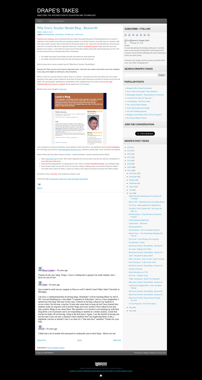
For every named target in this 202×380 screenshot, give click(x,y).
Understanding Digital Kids (139, 220)
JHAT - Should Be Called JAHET (141, 256)
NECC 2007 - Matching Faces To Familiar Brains (147, 202)
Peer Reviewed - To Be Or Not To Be (142, 262)
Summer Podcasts (135, 269)
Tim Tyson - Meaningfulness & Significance (145, 205)
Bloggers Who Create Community (139, 88)
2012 (129, 154)
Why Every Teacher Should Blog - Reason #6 (145, 246)
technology (69, 34)
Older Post (117, 340)
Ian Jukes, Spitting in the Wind (140, 249)
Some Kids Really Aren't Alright (138, 108)
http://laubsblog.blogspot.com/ (70, 150)
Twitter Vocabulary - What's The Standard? (144, 279)
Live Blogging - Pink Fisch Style (138, 101)
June (131, 193)
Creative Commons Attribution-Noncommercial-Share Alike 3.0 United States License (100, 371)
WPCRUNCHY (49, 353)
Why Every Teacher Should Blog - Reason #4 (67, 27)
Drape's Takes (58, 10)
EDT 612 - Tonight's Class (138, 276)
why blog (79, 34)
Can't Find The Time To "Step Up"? (139, 98)
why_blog (67, 179)
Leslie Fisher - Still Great (138, 223)
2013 (129, 151)
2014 (129, 147)
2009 (129, 164)
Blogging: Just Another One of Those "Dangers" (144, 115)
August (131, 187)
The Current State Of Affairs (137, 105)
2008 (129, 167)
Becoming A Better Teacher (137, 118)
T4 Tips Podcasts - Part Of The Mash (142, 304)
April (130, 311)
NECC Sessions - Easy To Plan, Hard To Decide (146, 259)
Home (40, 21)
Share (39, 188)
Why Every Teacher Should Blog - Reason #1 (145, 295)
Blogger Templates (150, 353)
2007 (129, 171)
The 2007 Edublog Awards (136, 111)
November (133, 177)
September (133, 183)
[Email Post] (38, 184)
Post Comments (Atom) (55, 348)
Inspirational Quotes (56, 21)
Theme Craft (162, 353)
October (132, 180)
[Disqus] (79, 228)
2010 (129, 161)
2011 (129, 157)
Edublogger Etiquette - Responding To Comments (145, 95)
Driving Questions (135, 227)
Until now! (63, 89)
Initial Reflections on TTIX (138, 272)
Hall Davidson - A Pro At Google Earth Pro (144, 230)
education (59, 34)
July (130, 190)
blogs (62, 179)
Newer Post (41, 340)
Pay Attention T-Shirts (137, 242)
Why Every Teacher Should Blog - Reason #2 (145, 291)
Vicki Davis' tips (51, 159)
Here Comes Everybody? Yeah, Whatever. (142, 92)
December (133, 173)
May (130, 307)
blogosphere (48, 34)
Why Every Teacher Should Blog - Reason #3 (145, 282)
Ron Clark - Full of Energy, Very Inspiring (144, 239)
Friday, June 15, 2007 (45, 32)
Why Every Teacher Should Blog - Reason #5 (145, 252)
